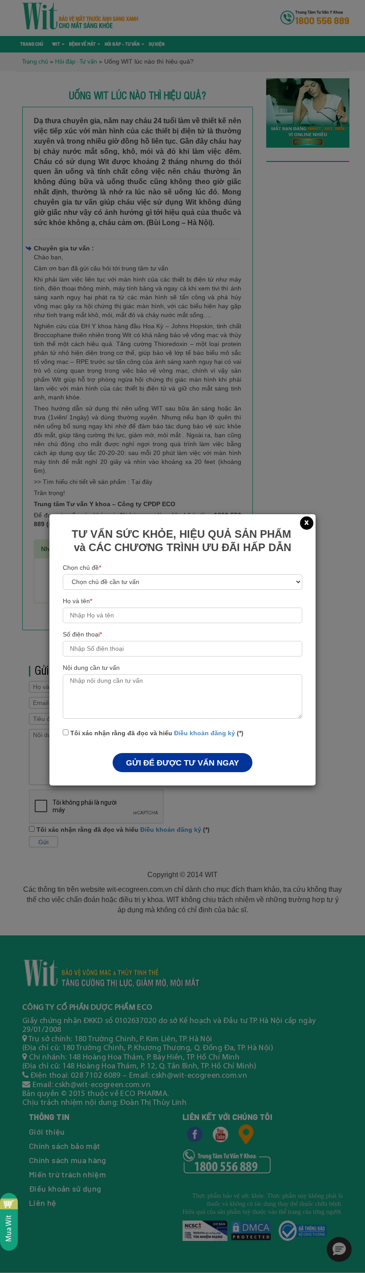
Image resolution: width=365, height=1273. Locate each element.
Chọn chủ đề (82, 567)
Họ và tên (77, 600)
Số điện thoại (82, 634)
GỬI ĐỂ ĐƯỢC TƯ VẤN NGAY (182, 762)
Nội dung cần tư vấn (91, 667)
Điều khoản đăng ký (204, 733)
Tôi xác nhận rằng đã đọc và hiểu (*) (156, 733)
